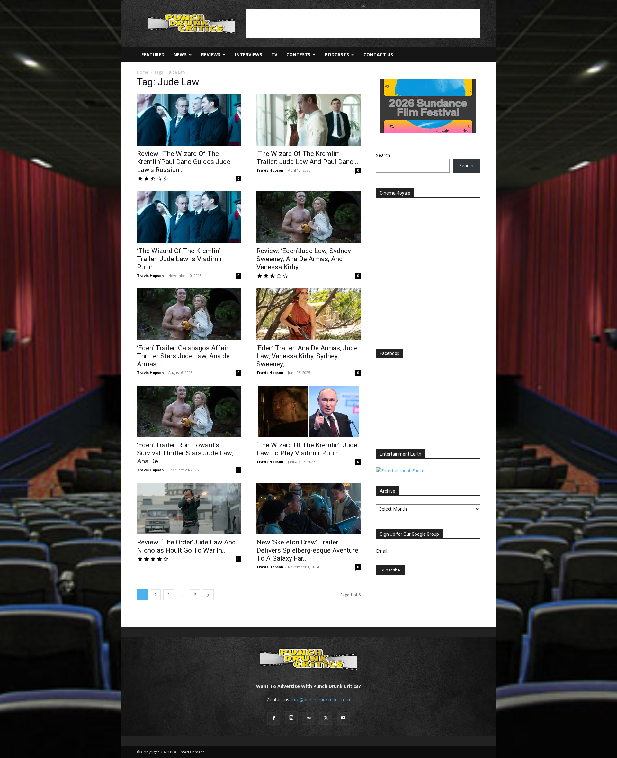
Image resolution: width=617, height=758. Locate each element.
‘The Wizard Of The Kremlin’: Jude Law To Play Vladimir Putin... (306, 449)
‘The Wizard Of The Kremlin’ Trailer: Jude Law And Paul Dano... (307, 158)
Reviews (210, 54)
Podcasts (337, 54)
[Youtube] (343, 718)
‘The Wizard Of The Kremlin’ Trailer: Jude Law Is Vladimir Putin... (179, 259)
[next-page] (208, 594)
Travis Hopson (269, 170)
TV (274, 54)
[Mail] (308, 718)
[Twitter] (325, 718)
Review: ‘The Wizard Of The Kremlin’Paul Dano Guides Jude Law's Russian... (183, 162)
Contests (298, 54)
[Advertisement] (363, 23)
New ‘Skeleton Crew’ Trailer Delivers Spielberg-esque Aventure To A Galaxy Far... (307, 550)
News (180, 54)
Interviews (248, 54)
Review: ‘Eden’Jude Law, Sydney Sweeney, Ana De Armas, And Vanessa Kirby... (303, 259)
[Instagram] (291, 717)
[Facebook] (273, 718)
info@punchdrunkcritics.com (320, 700)
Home (142, 72)
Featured (153, 54)
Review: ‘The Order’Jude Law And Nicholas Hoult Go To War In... (186, 546)
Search (383, 155)
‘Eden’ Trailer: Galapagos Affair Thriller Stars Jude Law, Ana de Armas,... (183, 356)
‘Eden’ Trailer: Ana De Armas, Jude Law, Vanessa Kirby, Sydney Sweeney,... (307, 356)
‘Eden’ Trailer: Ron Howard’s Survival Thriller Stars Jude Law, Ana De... (185, 453)
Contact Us (378, 54)
